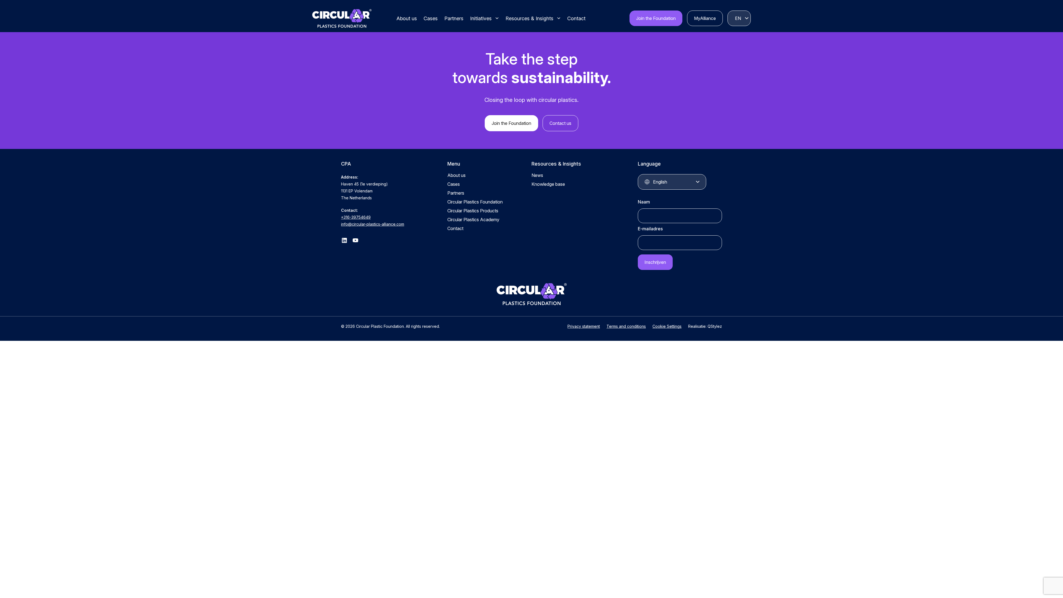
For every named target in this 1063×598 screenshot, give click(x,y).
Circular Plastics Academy (473, 219)
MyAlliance (705, 18)
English (738, 18)
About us (406, 18)
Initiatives (481, 18)
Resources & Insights (529, 18)
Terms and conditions (626, 326)
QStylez (715, 326)
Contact (576, 18)
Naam (644, 202)
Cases (431, 18)
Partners (453, 18)
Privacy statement (583, 326)
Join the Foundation (656, 18)
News (537, 175)
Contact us (560, 123)
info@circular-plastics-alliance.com (372, 224)
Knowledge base (548, 184)
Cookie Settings (667, 326)
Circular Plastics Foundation (475, 202)
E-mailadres (650, 228)
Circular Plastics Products (472, 210)
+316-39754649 (356, 217)
